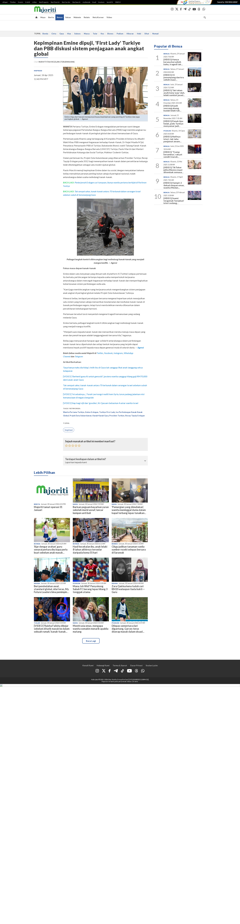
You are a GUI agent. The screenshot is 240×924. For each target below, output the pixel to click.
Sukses (77, 34)
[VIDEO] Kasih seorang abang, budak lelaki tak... (172, 108)
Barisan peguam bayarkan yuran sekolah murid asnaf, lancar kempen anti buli (91, 509)
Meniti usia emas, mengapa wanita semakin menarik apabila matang (90, 628)
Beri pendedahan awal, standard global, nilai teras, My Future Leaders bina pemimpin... (51, 589)
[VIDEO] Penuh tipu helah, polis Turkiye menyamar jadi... (173, 123)
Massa (86, 34)
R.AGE (27, 2)
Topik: (66, 423)
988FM (118, 2)
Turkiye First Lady (107, 412)
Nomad (155, 34)
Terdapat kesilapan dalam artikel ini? (85, 459)
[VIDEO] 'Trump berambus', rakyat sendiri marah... (172, 154)
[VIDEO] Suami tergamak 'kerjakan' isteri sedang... (173, 200)
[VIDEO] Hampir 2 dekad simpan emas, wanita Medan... (173, 185)
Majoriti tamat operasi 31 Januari (48, 508)
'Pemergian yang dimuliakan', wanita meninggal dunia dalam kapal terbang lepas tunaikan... (129, 509)
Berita (51, 17)
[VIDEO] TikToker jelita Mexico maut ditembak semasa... (173, 169)
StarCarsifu (66, 2)
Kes (102, 34)
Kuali (94, 2)
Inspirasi (38, 71)
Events (20, 2)
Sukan (68, 17)
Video (109, 17)
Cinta (53, 34)
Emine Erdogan (91, 412)
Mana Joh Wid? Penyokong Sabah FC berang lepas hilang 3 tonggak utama (90, 589)
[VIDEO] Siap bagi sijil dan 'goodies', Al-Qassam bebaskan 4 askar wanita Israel (100, 403)
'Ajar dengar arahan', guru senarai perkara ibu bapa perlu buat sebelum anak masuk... (51, 549)
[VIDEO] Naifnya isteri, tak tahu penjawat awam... (172, 139)
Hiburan (130, 34)
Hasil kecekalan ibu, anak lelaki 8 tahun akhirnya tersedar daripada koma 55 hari (90, 549)
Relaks (87, 17)
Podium (120, 34)
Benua (59, 17)
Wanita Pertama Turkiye (73, 412)
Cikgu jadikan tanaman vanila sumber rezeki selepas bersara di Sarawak (129, 549)
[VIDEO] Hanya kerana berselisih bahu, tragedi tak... (173, 62)
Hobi (139, 34)
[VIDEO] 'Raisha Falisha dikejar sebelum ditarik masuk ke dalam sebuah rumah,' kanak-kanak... (51, 628)
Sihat (146, 34)
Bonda (45, 34)
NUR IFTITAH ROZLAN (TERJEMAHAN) (57, 62)
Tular (95, 34)
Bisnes (110, 34)
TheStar (13, 2)
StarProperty (43, 2)
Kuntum (101, 2)
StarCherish (55, 2)
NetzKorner (98, 17)
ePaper (5, 2)
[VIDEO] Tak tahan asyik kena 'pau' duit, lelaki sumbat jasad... (174, 92)
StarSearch (76, 2)
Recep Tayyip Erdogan (135, 415)
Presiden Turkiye (116, 415)
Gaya (61, 34)
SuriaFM (110, 2)
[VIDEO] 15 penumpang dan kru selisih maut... (173, 77)
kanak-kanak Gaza (100, 415)
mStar (34, 2)
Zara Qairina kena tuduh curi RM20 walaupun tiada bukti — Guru (128, 589)
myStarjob (86, 2)
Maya (42, 17)
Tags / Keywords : (72, 408)
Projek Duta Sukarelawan (81, 415)
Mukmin (77, 17)
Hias (69, 34)
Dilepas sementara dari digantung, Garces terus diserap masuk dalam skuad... (128, 628)
